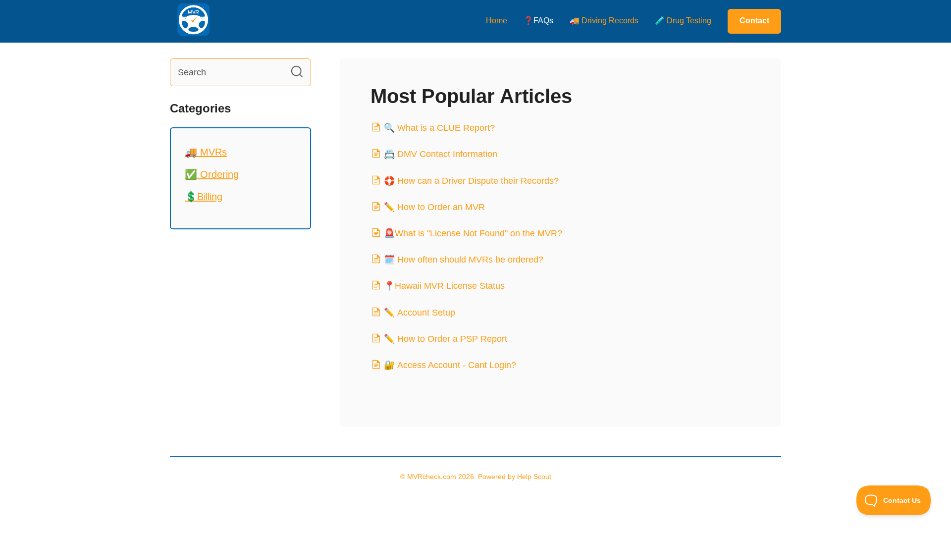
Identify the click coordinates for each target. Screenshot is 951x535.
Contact (754, 20)
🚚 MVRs (206, 152)
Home (496, 20)
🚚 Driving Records (604, 20)
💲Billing (203, 196)
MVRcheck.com (431, 477)
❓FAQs (538, 20)
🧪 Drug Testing (683, 20)
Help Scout (534, 477)
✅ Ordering (212, 174)
